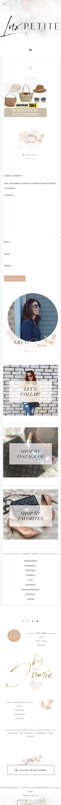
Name (7, 242)
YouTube (19, 718)
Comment (9, 195)
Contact (41, 645)
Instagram (19, 714)
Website (7, 266)
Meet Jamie (41, 641)
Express (30, 575)
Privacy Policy (30, 795)
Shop (41, 636)
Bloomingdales (31, 589)
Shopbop (31, 584)
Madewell (30, 565)
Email (7, 254)
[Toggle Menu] (4, 4)
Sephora (30, 570)
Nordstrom (30, 560)
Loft (30, 580)
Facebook (19, 710)
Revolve (30, 594)
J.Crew (30, 599)
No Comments (31, 155)
